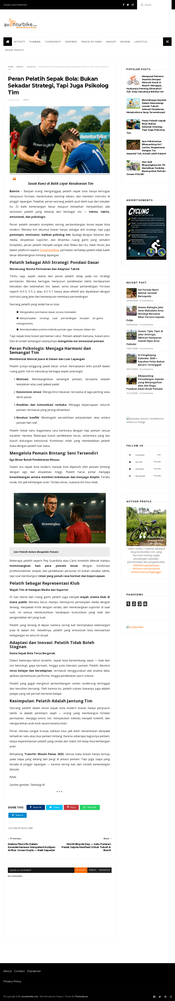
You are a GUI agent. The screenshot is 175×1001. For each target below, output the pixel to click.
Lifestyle (140, 41)
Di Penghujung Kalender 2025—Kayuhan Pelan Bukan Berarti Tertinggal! (151, 359)
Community (53, 41)
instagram (148, 476)
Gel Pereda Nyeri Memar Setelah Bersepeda (148, 293)
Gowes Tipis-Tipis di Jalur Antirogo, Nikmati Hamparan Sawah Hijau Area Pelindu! (144, 338)
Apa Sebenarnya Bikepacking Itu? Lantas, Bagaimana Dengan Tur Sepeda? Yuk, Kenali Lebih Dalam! (146, 147)
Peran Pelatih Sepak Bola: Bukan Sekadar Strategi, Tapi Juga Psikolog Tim (146, 126)
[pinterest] (165, 996)
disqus (92, 870)
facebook (104, 870)
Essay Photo (14, 50)
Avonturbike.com (30, 996)
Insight (111, 41)
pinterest (148, 469)
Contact (19, 971)
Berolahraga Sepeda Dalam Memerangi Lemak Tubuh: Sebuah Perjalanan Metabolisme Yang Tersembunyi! (146, 106)
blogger (81, 870)
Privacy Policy (12, 981)
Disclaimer (34, 971)
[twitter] (128, 5)
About (7, 971)
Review (125, 41)
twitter (148, 462)
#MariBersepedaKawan (146, 565)
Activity (19, 41)
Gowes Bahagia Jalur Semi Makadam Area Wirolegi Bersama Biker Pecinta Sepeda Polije (145, 314)
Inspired (71, 41)
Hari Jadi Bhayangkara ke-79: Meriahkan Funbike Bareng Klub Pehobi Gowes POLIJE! (146, 168)
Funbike (35, 41)
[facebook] (123, 5)
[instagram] (133, 5)
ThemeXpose (81, 996)
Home (11, 67)
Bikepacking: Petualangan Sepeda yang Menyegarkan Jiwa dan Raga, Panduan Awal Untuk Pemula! (145, 382)
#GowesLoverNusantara (146, 568)
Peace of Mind (92, 41)
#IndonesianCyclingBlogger (146, 572)
